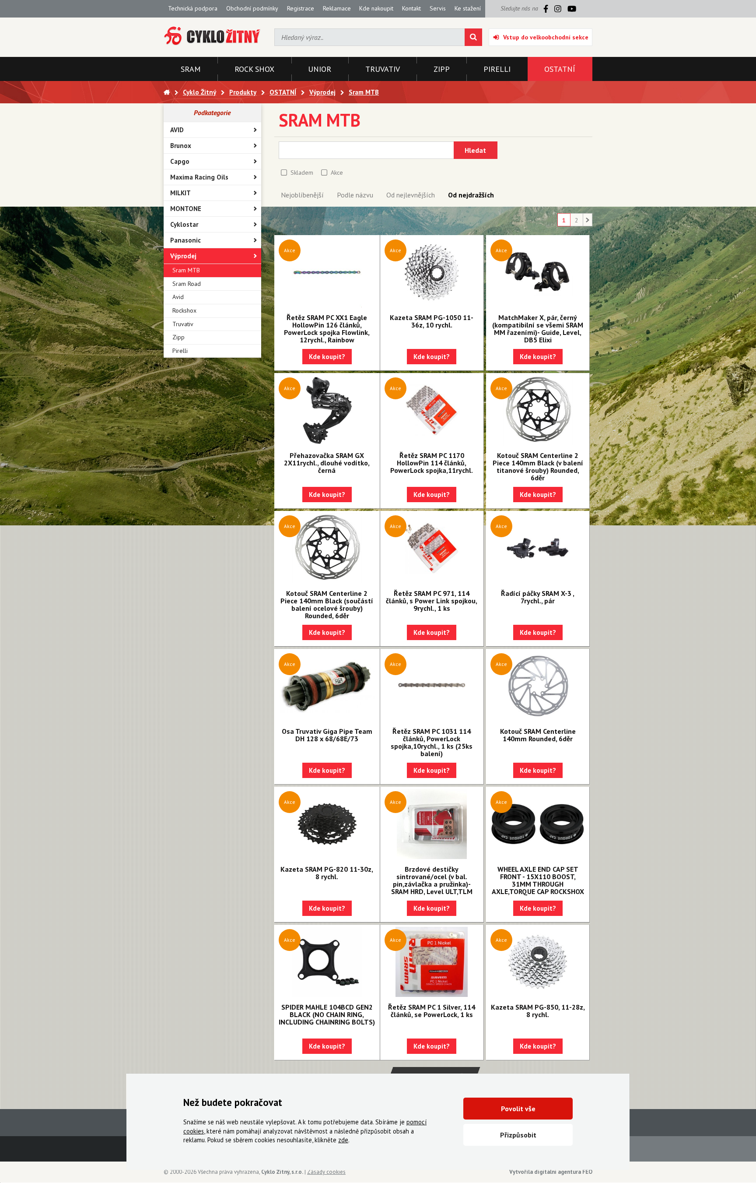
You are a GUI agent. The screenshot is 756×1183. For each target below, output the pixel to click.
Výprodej (183, 256)
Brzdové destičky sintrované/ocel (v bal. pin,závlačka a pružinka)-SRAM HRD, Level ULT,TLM (431, 880)
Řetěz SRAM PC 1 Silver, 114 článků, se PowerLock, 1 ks (431, 1011)
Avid (178, 297)
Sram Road (186, 284)
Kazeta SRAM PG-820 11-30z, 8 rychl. (326, 873)
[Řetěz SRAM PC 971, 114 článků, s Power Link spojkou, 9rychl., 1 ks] (431, 548)
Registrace (300, 8)
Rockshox (184, 310)
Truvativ (182, 324)
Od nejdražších (471, 194)
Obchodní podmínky (252, 8)
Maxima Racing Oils (199, 177)
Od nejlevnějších (410, 194)
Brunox (180, 145)
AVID (177, 130)
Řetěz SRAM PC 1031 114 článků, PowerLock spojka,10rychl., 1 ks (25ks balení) (431, 742)
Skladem (301, 172)
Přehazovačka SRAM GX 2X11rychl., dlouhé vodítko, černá (327, 463)
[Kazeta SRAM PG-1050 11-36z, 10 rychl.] (431, 272)
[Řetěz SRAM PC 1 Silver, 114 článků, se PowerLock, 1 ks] (431, 962)
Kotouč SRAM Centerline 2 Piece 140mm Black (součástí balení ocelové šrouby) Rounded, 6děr (326, 604)
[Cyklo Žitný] (212, 36)
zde (343, 1140)
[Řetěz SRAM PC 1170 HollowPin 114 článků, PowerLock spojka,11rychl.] (431, 410)
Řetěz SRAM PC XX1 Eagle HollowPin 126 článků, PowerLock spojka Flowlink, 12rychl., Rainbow (327, 328)
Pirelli (180, 351)
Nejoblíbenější (302, 194)
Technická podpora (192, 8)
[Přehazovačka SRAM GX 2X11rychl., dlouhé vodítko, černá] (327, 410)
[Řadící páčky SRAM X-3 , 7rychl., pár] (537, 548)
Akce (337, 172)
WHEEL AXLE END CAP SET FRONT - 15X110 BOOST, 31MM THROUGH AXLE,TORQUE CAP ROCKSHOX (538, 880)
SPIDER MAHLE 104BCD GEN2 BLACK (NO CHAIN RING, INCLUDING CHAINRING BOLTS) (327, 1014)
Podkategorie (212, 112)
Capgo (179, 161)
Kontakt (411, 8)
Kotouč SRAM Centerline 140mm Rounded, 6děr (538, 735)
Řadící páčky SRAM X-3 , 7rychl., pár (537, 597)
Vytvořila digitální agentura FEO (550, 1172)
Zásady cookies (326, 1172)
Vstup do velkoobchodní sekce (545, 37)
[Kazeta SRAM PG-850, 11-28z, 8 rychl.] (537, 962)
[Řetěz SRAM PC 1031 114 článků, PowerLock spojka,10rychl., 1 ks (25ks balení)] (431, 686)
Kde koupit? (327, 356)
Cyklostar (184, 224)
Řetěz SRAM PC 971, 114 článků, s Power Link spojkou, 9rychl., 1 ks (431, 601)
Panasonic (185, 240)
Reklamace (337, 8)
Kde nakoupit (376, 8)
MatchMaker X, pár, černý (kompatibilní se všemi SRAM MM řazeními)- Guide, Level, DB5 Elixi (537, 328)
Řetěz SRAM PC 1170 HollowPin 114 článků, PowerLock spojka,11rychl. (431, 463)
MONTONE (185, 208)
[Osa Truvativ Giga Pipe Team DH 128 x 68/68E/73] (327, 686)
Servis (438, 8)
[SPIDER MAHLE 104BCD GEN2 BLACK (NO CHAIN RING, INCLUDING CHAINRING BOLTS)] (327, 962)
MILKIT (180, 193)
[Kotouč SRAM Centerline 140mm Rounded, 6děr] (537, 686)
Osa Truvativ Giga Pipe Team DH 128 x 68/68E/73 (327, 735)
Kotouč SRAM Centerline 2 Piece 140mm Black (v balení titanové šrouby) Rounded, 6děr (538, 466)
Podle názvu (355, 194)
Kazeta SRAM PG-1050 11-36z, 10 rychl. (431, 321)
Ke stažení (468, 8)
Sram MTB (186, 270)
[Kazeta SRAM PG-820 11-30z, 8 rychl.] (327, 824)
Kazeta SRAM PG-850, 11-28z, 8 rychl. (538, 1011)
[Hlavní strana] (167, 92)
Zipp (178, 337)
